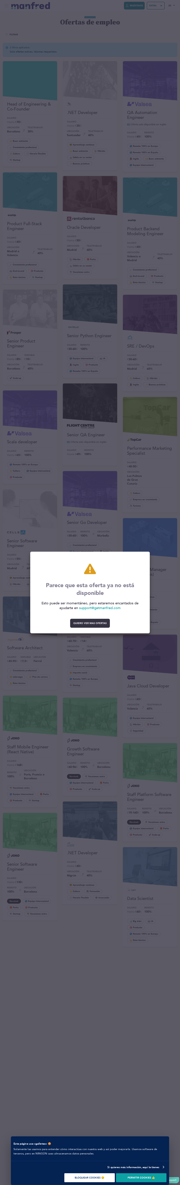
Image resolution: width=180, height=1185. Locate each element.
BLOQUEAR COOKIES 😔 (89, 1177)
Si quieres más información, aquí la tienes (133, 1167)
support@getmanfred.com (100, 608)
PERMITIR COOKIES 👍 (141, 1177)
